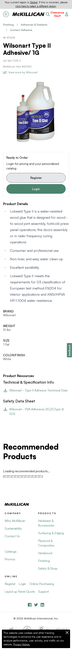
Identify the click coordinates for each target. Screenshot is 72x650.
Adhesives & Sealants (34, 24)
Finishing (8, 24)
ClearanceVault (57, 14)
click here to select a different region (36, 6)
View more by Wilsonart (23, 72)
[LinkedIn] (42, 604)
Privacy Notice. (21, 644)
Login (36, 189)
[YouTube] (36, 604)
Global (33, 2)
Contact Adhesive (21, 30)
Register (36, 178)
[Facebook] (29, 604)
